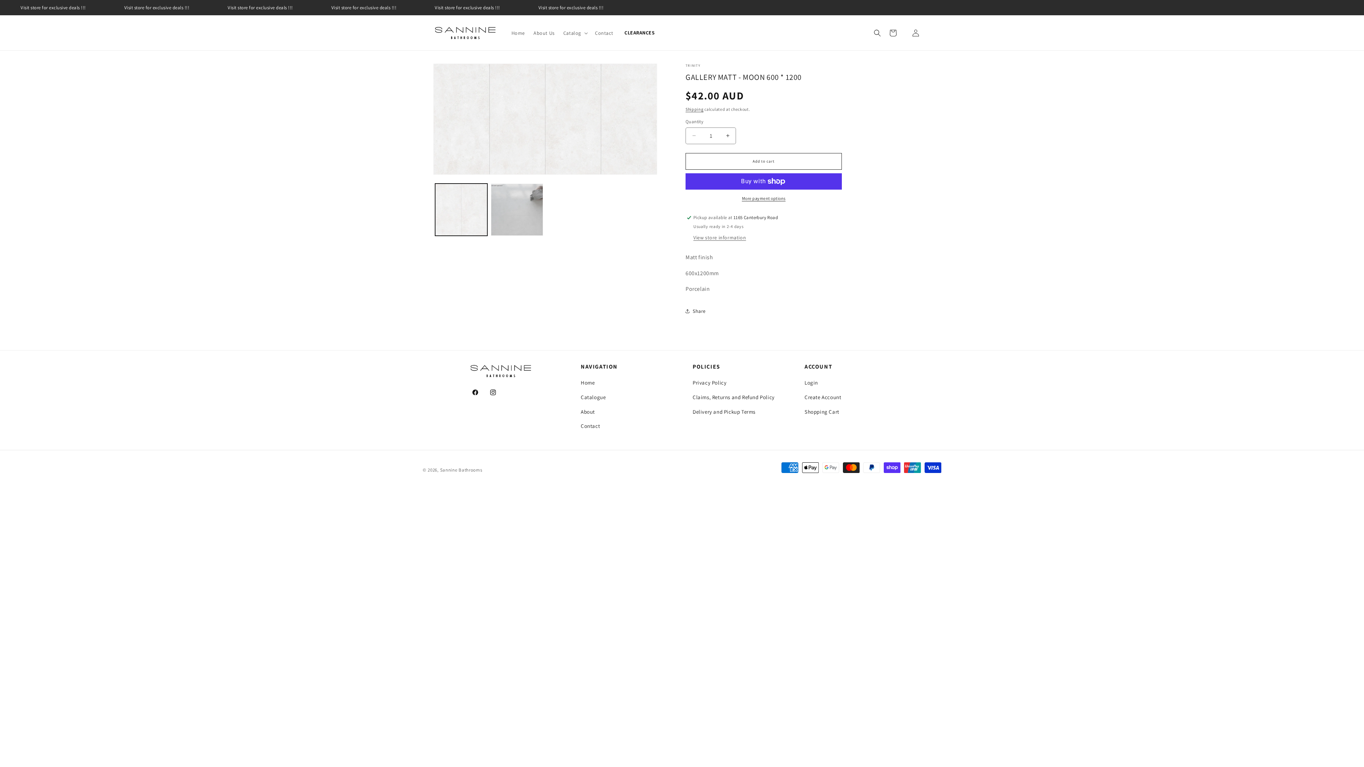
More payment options (764, 198)
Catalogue (593, 397)
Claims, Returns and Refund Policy (734, 397)
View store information (719, 237)
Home (588, 382)
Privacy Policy (709, 382)
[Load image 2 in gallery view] (517, 210)
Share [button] (699, 311)
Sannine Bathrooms (461, 470)
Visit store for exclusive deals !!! (53, 8)
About (588, 411)
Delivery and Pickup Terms (724, 411)
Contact (590, 426)
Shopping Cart (822, 411)
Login (811, 382)
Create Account (823, 397)
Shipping (695, 109)
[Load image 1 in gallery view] (461, 210)
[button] (575, 33)
